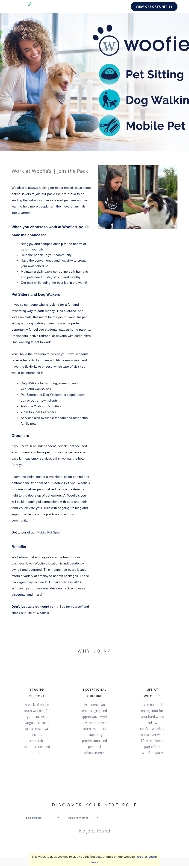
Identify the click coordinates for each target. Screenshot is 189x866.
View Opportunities (154, 6)
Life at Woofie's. (38, 613)
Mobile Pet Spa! (48, 532)
